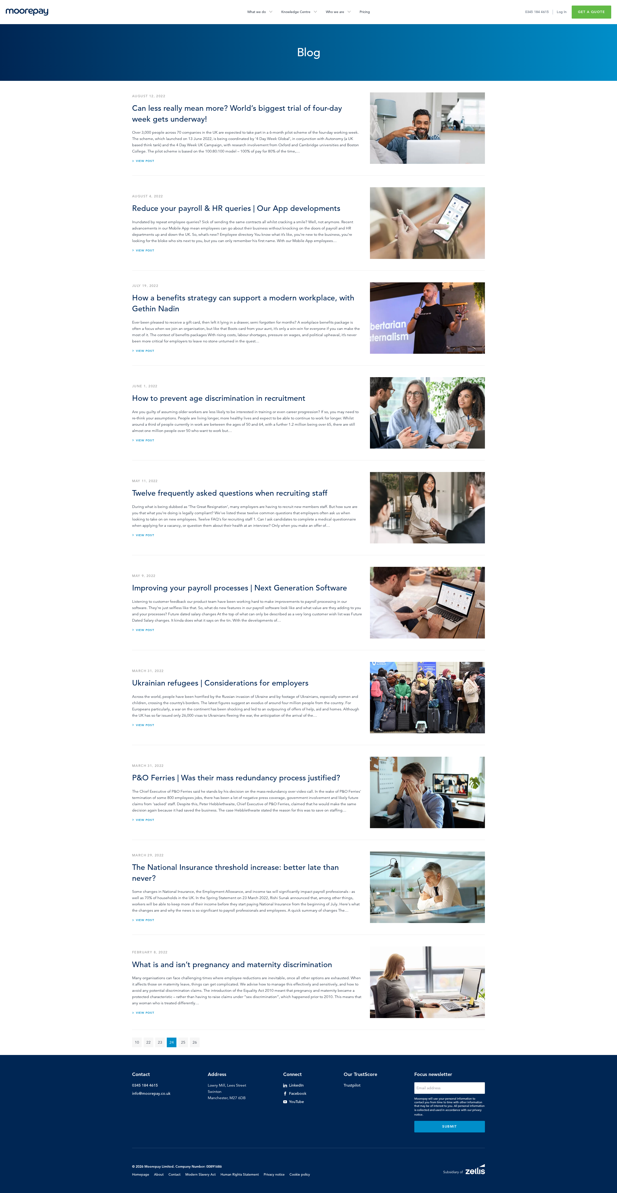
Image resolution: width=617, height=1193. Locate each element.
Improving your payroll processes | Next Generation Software (239, 588)
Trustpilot (352, 1085)
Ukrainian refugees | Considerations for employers (220, 683)
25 (183, 1042)
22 (148, 1042)
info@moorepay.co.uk (151, 1093)
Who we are (335, 12)
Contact (174, 1174)
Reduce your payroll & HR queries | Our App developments (236, 208)
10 (137, 1042)
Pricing (365, 12)
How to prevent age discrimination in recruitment (218, 398)
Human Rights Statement (240, 1174)
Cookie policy (299, 1174)
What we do (256, 12)
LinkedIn (296, 1085)
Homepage (140, 1174)
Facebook (297, 1093)
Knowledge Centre (295, 12)
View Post (145, 161)
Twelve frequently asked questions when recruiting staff (230, 493)
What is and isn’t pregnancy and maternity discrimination (232, 964)
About (159, 1174)
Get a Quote (591, 12)
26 (195, 1042)
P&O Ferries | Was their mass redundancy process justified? (236, 778)
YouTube (296, 1101)
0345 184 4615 (537, 12)
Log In (562, 12)
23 (160, 1042)
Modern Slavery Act (200, 1174)
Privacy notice (274, 1174)
